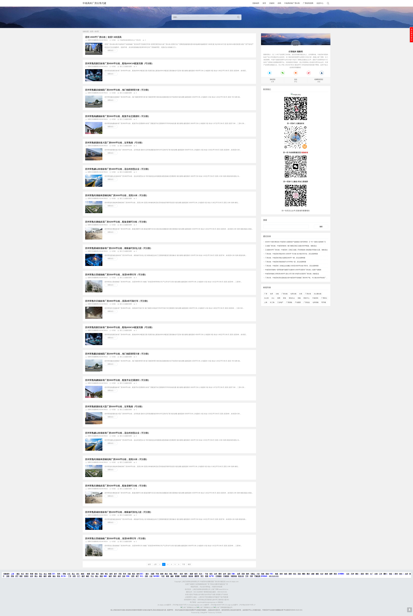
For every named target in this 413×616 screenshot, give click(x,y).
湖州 (185, 574)
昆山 (73, 574)
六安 (258, 574)
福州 (110, 576)
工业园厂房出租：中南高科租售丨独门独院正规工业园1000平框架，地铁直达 (291, 246)
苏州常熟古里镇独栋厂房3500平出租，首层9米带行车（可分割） (116, 274)
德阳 (317, 574)
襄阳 (303, 574)
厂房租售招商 (308, 3)
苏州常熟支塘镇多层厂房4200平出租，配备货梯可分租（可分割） (116, 222)
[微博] (309, 73)
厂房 (265, 294)
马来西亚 (184, 576)
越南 (171, 576)
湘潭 (330, 574)
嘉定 (18, 574)
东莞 (74, 576)
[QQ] (270, 73)
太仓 (68, 574)
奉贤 (49, 574)
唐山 (36, 576)
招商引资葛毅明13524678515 (98, 40)
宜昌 (299, 574)
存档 (279, 3)
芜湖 (243, 574)
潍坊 (40, 576)
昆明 (132, 576)
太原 (406, 574)
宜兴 (92, 574)
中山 (92, 576)
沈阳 (7, 576)
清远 (101, 576)
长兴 (200, 574)
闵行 (27, 574)
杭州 (181, 574)
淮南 (262, 574)
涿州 (396, 574)
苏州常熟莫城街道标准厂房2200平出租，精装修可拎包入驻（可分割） (118, 248)
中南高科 (315, 298)
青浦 (31, 574)
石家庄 (26, 576)
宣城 (267, 574)
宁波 (206, 574)
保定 (390, 574)
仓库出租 (293, 294)
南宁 (137, 576)
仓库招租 (316, 302)
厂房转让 (324, 298)
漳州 (114, 576)
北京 (347, 574)
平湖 (157, 574)
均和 (251, 576)
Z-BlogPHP (203, 612)
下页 (183, 564)
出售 (300, 294)
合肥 (238, 574)
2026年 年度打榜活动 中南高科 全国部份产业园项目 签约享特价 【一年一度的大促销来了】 (295, 242)
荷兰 (202, 576)
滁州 (247, 574)
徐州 (138, 574)
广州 (69, 576)
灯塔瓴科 (219, 576)
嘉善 (152, 574)
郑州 (281, 574)
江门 (78, 576)
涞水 (400, 574)
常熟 (64, 574)
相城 (82, 574)
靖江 (106, 574)
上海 (265, 302)
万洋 (246, 576)
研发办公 (292, 298)
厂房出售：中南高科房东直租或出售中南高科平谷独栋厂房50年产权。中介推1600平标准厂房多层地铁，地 (300, 278)
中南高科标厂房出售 (292, 3)
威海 (49, 576)
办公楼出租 (317, 294)
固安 (362, 574)
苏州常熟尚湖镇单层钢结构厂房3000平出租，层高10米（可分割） (116, 195)
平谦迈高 (257, 576)
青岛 (58, 576)
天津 (352, 574)
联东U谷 (241, 576)
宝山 (40, 574)
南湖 (161, 574)
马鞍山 (253, 574)
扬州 (110, 574)
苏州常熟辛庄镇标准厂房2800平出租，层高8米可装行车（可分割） (117, 301)
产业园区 (298, 302)
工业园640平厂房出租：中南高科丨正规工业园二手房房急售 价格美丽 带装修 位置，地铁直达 (296, 250)
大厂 (371, 574)
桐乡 (166, 574)
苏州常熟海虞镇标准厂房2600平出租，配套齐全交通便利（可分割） (117, 116)
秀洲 (175, 574)
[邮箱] (296, 73)
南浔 (195, 574)
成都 (312, 574)
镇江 (97, 574)
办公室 (266, 298)
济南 (12, 576)
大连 (150, 576)
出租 (277, 294)
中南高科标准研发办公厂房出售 (130, 40)
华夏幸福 (234, 576)
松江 (22, 574)
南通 (88, 574)
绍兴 (211, 574)
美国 (206, 576)
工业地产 (280, 302)
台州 (215, 574)
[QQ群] (322, 73)
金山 (45, 574)
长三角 (272, 302)
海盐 (170, 574)
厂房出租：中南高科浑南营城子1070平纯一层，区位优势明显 (285, 262)
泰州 (101, 574)
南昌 (276, 574)
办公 (272, 298)
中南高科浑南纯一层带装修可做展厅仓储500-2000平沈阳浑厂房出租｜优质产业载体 (293, 270)
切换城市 (255, 3)
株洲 (326, 574)
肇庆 (87, 576)
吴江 (77, 574)
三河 (380, 574)
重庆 (308, 574)
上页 (155, 564)
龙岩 (123, 576)
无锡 (129, 574)
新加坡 (191, 576)
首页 (264, 3)
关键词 (271, 3)
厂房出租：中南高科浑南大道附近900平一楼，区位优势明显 (285, 258)
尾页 (189, 564)
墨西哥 (197, 576)
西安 (335, 574)
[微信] (283, 73)
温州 (229, 574)
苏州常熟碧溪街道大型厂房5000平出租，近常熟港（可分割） (114, 142)
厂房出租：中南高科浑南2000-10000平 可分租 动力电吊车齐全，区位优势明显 (291, 254)
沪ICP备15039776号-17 (247, 605)
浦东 (36, 574)
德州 (45, 576)
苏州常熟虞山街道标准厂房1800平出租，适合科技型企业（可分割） (117, 169)
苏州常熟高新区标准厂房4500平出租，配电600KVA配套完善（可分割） (119, 63)
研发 (284, 298)
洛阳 (285, 574)
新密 (290, 574)
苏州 (58, 574)
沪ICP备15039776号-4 (180, 605)
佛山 (96, 576)
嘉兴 (147, 574)
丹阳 (120, 574)
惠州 (83, 576)
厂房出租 (285, 294)
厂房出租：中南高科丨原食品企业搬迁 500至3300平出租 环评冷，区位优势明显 (292, 266)
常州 (124, 574)
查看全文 (111, 50)
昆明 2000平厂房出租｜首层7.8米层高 (103, 37)
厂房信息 (307, 302)
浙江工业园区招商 (126, 66)
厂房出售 (308, 294)
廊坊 (356, 574)
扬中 (115, 574)
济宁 (16, 576)
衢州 (220, 574)
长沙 (321, 574)
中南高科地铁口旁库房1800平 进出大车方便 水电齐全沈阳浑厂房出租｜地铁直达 (292, 274)
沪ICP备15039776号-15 (219, 605)
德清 (191, 574)
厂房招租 (289, 302)
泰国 (167, 576)
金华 (224, 574)
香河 (366, 574)
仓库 (271, 294)
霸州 (385, 574)
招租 (299, 298)
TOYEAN (218, 612)
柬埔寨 (177, 576)
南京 (133, 574)
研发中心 (307, 298)
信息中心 (320, 3)
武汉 (294, 574)
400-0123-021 (274, 576)
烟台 (54, 576)
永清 (376, 574)
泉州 (119, 576)
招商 (278, 298)
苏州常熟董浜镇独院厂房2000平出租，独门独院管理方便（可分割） (117, 90)
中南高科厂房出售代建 (94, 3)
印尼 (162, 576)
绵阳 (20, 576)
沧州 (31, 576)
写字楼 (323, 302)
